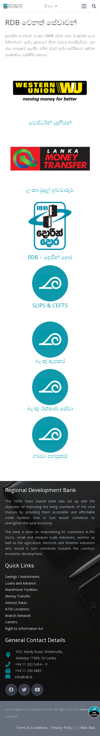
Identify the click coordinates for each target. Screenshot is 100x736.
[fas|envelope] (10, 677)
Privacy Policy (62, 727)
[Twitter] (24, 690)
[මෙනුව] (84, 6)
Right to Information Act (24, 628)
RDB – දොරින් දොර (50, 257)
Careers (11, 622)
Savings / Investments (22, 576)
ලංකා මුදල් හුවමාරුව (50, 189)
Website (85, 709)
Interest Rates (16, 602)
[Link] (13, 6)
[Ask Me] (94, 712)
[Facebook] (11, 690)
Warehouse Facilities (21, 589)
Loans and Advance (20, 583)
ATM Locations (17, 609)
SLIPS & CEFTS (50, 305)
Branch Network (18, 615)
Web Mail (87, 727)
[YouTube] (37, 690)
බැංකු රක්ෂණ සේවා (50, 408)
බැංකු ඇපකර (50, 360)
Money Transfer (17, 596)
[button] (51, 6)
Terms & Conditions (32, 727)
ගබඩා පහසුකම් (50, 455)
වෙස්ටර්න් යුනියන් (50, 122)
